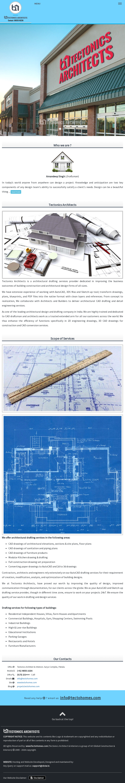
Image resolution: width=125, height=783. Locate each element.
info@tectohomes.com (27, 678)
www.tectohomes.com (27, 682)
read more (16, 192)
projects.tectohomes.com (28, 686)
